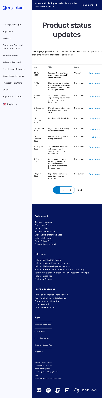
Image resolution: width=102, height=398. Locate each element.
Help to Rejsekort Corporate (48, 260)
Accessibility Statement (43, 365)
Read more (88, 4)
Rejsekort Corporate (12, 96)
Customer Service (43, 279)
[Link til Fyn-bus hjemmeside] (67, 390)
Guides (6, 89)
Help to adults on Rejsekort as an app (52, 263)
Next (79, 190)
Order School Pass (43, 241)
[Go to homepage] (13, 8)
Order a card (41, 216)
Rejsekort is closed (12, 62)
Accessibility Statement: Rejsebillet (48, 378)
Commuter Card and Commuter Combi (13, 47)
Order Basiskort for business (48, 234)
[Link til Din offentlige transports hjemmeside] (85, 390)
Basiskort (7, 38)
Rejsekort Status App (43, 345)
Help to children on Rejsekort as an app (53, 266)
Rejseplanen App (42, 338)
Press (37, 375)
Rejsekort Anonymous (13, 76)
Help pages (40, 254)
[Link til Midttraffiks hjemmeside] (76, 390)
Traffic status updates (42, 369)
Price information (43, 304)
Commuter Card (42, 225)
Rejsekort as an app (43, 324)
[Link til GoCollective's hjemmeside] (95, 390)
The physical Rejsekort (14, 69)
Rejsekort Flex (41, 228)
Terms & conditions (45, 288)
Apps (37, 317)
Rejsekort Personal (43, 222)
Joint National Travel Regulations (50, 298)
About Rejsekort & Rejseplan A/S (46, 372)
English (10, 104)
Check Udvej (40, 331)
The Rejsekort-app (12, 24)
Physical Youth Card (12, 82)
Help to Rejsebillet (43, 275)
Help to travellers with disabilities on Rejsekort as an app (62, 272)
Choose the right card (45, 244)
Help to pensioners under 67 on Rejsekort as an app (59, 269)
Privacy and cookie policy (47, 301)
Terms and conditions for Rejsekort (51, 294)
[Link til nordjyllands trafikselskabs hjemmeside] (48, 390)
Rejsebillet (8, 31)
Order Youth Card (43, 238)
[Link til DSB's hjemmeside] (39, 390)
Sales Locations (10, 55)
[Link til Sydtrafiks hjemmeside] (57, 390)
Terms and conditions (45, 307)
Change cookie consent (43, 362)
